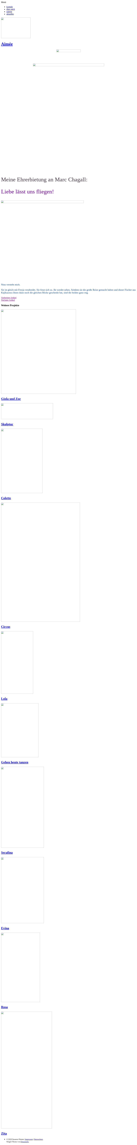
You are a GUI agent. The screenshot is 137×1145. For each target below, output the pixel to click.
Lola (4, 698)
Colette (6, 498)
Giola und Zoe (11, 399)
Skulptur (7, 424)
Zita (4, 1133)
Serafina (7, 852)
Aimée (7, 44)
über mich (10, 9)
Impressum (29, 1139)
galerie (9, 11)
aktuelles (10, 14)
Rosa (4, 1007)
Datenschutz (38, 1139)
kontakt (9, 7)
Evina (5, 928)
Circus (5, 626)
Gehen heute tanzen (14, 762)
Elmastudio (25, 1142)
